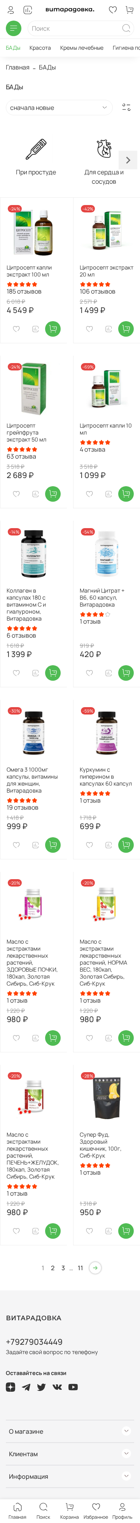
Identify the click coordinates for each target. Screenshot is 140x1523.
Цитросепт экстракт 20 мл (106, 271)
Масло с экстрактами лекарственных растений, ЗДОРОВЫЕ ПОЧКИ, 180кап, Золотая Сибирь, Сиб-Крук (32, 962)
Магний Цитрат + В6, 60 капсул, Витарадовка (102, 597)
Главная (18, 67)
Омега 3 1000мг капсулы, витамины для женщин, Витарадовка (32, 780)
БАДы (13, 47)
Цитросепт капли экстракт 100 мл (29, 271)
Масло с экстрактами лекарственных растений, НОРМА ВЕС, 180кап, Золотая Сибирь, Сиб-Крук (103, 962)
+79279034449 (34, 1341)
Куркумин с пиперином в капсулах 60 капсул (106, 776)
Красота (40, 47)
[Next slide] (128, 160)
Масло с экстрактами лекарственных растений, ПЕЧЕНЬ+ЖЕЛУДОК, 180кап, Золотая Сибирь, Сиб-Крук (33, 1155)
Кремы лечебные (81, 47)
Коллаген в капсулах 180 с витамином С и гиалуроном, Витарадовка (26, 604)
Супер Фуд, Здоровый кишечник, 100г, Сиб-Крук (101, 1145)
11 (80, 1268)
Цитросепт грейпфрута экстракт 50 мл (26, 432)
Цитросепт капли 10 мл (106, 429)
